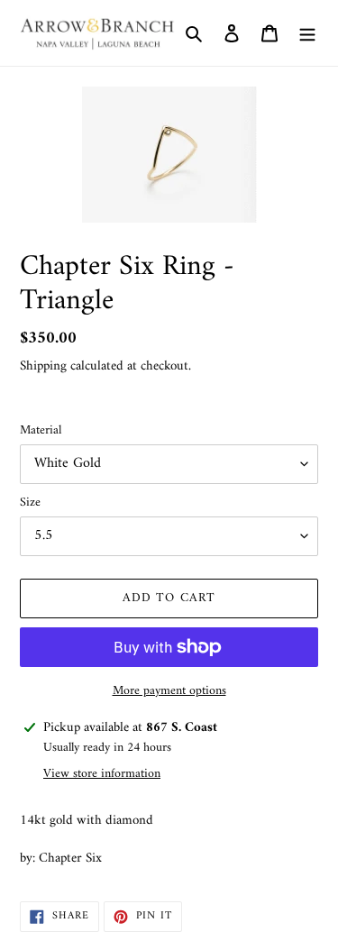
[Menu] (307, 33)
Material (40, 430)
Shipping (43, 366)
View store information (101, 773)
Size (30, 502)
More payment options (169, 690)
